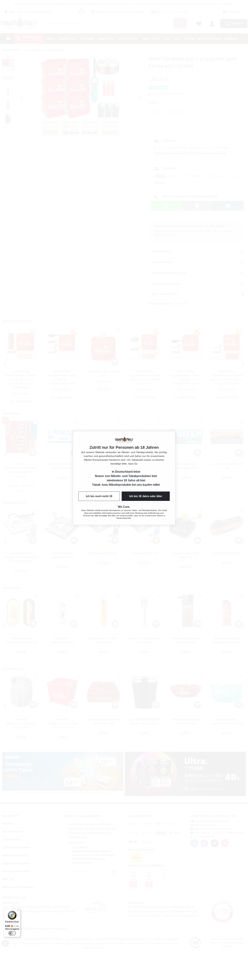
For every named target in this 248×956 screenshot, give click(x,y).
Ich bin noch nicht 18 (99, 496)
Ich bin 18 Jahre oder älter (145, 496)
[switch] (12, 933)
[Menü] (18, 911)
